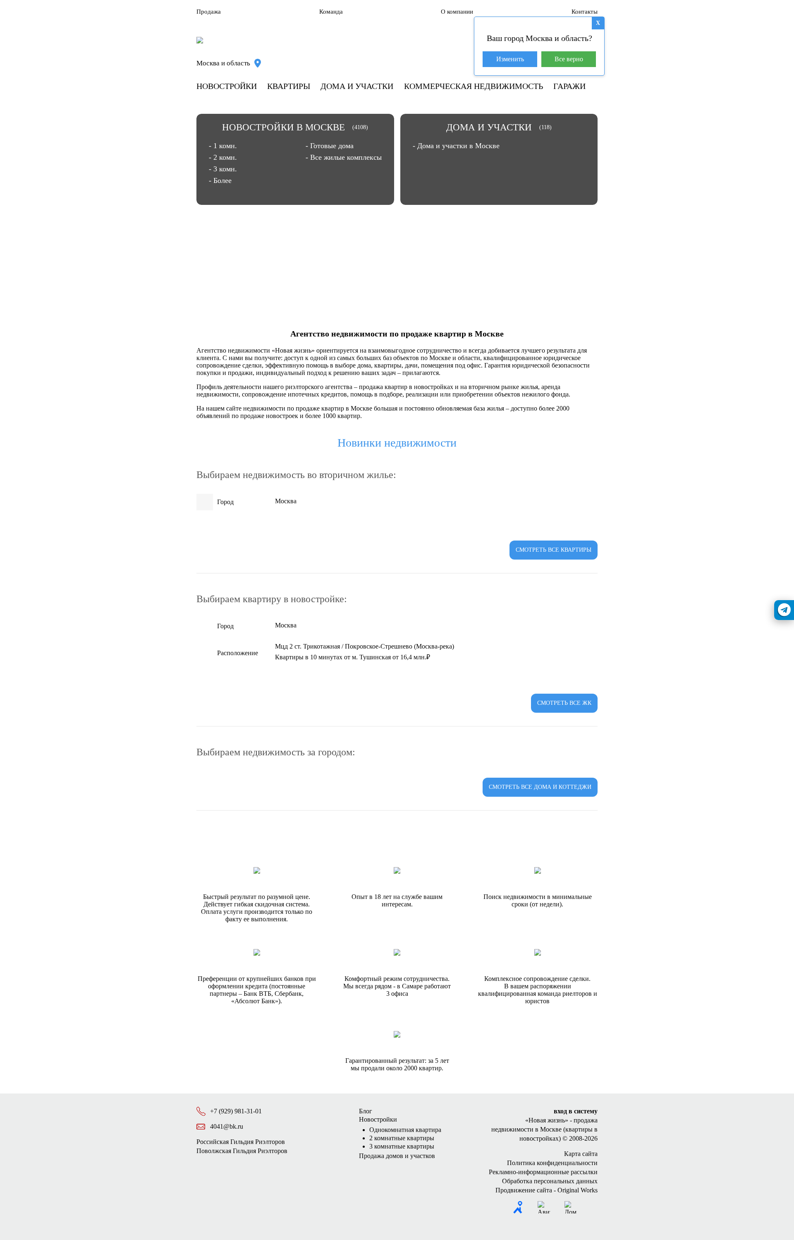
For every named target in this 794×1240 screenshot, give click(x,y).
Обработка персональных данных (550, 1181)
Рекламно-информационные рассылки (543, 1171)
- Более (220, 180)
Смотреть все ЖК (564, 703)
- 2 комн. (223, 157)
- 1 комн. (223, 146)
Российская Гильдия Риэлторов (240, 1141)
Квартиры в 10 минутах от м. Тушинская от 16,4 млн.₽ (352, 657)
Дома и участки (356, 86)
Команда (331, 11)
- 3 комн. (223, 169)
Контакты (585, 11)
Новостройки (226, 86)
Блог (365, 1111)
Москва (286, 501)
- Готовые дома (330, 146)
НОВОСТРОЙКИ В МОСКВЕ (283, 127)
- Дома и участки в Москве (456, 146)
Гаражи (569, 86)
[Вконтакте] (591, 1207)
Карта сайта (581, 1153)
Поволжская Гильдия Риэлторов (241, 1150)
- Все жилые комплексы (344, 157)
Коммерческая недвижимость (473, 86)
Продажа (208, 11)
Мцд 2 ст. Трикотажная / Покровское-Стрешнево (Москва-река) (364, 646)
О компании (457, 11)
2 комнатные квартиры (401, 1137)
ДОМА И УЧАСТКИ (489, 127)
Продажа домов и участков (397, 1155)
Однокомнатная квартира (405, 1129)
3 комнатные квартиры (401, 1146)
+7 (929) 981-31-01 (236, 1111)
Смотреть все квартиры (553, 550)
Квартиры (288, 86)
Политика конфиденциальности (552, 1162)
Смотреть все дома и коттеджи (540, 787)
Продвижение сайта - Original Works (546, 1190)
